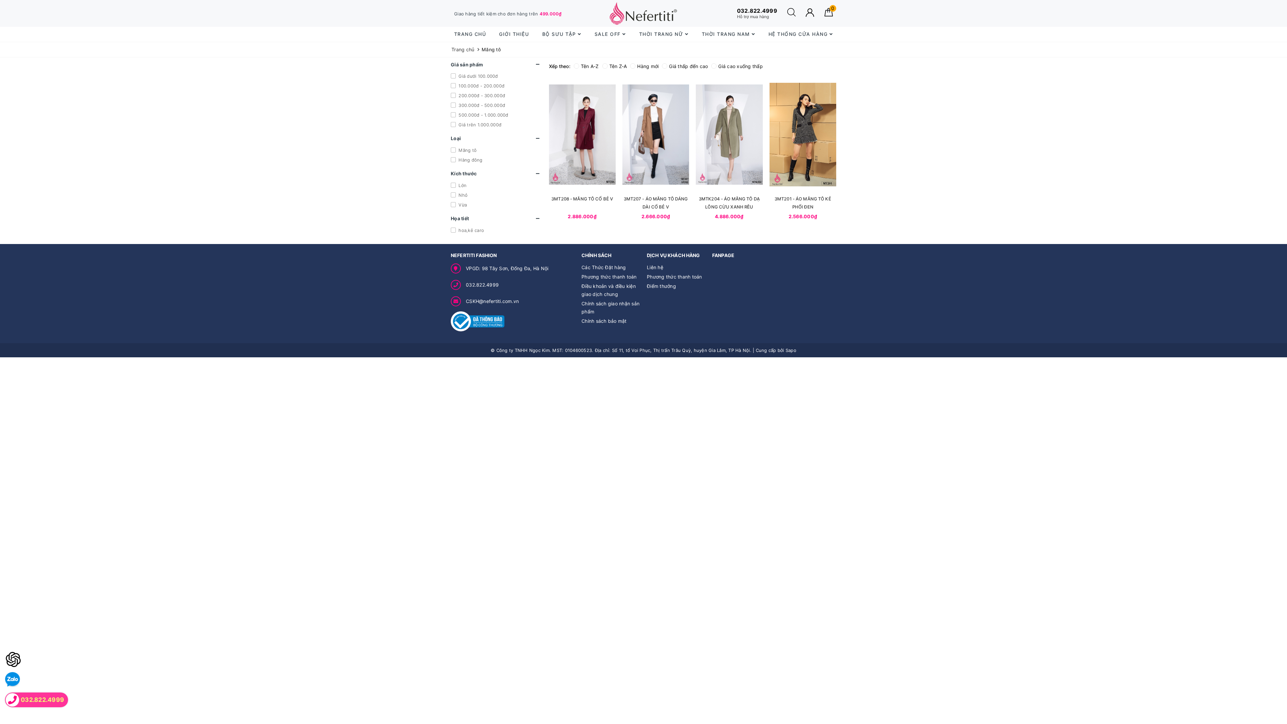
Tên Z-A (618, 66)
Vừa (462, 204)
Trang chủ (470, 34)
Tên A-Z (590, 66)
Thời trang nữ (662, 34)
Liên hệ (655, 267)
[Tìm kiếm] (791, 14)
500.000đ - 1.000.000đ (482, 115)
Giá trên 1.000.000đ (479, 124)
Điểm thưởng (661, 286)
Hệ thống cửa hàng (799, 34)
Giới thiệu (514, 34)
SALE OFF (609, 34)
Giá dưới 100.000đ (477, 76)
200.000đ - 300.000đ (481, 95)
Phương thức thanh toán (609, 277)
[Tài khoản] (810, 12)
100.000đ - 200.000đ (480, 85)
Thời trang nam (727, 34)
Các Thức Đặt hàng (603, 267)
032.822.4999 (482, 285)
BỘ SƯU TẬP (560, 34)
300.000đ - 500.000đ (481, 105)
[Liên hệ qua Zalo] (12, 679)
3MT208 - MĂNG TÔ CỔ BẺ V (582, 198)
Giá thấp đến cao (688, 66)
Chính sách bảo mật (604, 321)
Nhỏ (462, 195)
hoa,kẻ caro (470, 230)
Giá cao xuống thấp (740, 66)
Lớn (462, 185)
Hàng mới (648, 66)
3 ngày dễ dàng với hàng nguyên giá (501, 13)
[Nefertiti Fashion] (643, 13)
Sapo (791, 350)
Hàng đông (470, 160)
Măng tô (467, 150)
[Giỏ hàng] (828, 14)
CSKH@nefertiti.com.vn (492, 301)
